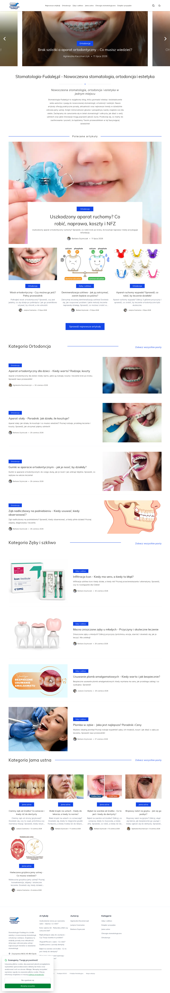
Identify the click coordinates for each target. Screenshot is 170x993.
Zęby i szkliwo (78, 6)
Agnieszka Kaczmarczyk (79, 921)
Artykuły (43, 916)
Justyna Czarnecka (77, 925)
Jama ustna (89, 6)
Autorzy (74, 916)
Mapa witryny (90, 973)
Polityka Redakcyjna (76, 973)
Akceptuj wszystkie (28, 986)
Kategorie (106, 916)
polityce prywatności (36, 975)
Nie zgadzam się (27, 980)
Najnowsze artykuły (52, 6)
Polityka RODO (62, 973)
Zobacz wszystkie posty (148, 347)
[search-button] (153, 5)
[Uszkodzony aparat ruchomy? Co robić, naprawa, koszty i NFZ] (85, 193)
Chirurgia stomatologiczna (105, 6)
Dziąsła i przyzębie (124, 6)
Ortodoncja (66, 6)
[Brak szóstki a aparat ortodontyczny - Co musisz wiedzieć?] (85, 38)
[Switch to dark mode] (159, 5)
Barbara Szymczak (77, 929)
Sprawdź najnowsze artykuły (85, 326)
